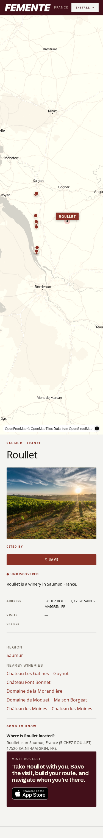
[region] (51, 225)
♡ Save (51, 559)
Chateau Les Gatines (28, 673)
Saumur (15, 655)
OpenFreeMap (16, 428)
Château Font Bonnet (29, 682)
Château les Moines (27, 709)
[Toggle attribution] (97, 428)
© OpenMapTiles (40, 428)
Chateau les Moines (72, 709)
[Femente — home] (27, 8)
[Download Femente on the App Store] (30, 793)
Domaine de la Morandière (34, 691)
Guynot (61, 673)
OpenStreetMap (81, 428)
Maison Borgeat (70, 700)
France (61, 7)
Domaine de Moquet (28, 700)
